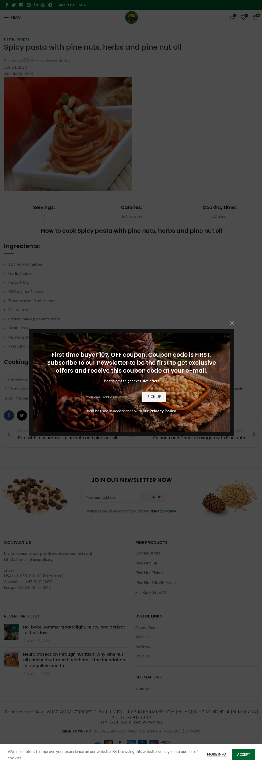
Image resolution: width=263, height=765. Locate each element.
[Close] (231, 323)
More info (217, 754)
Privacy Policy (162, 410)
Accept (243, 754)
